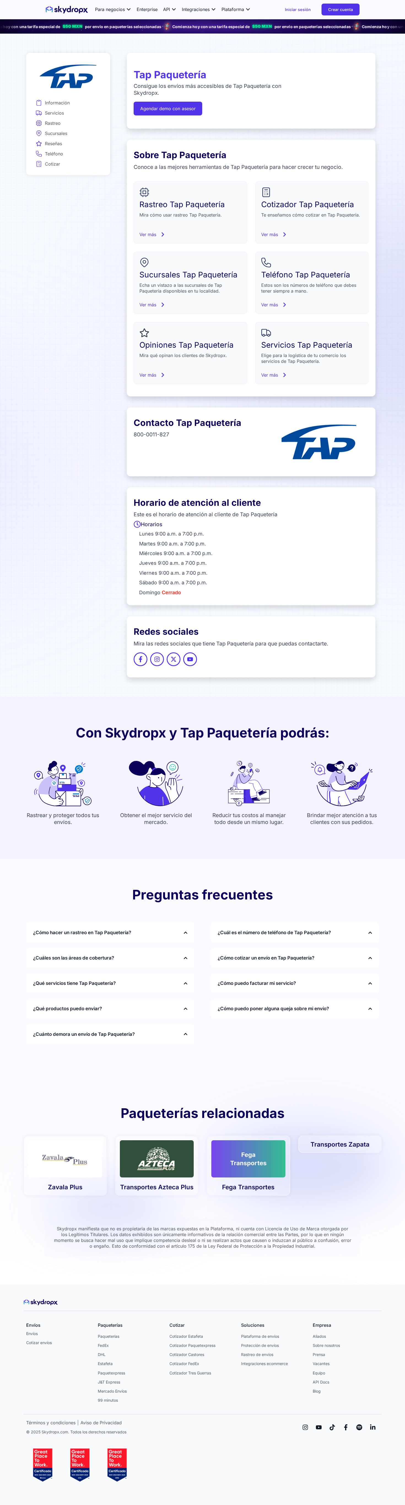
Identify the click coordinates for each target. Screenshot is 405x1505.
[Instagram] (305, 1427)
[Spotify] (359, 1427)
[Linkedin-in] (373, 1427)
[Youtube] (319, 1427)
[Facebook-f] (346, 1427)
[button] (113, 9)
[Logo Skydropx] (66, 10)
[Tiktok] (332, 1427)
